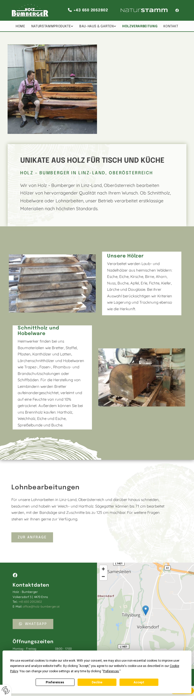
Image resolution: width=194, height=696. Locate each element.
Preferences (55, 682)
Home (20, 26)
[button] (32, 537)
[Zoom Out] (103, 576)
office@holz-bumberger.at (41, 606)
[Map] (145, 616)
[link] (52, 26)
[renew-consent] (5, 690)
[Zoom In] (103, 569)
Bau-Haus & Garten (96, 26)
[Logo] (29, 10)
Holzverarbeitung (139, 26)
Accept (139, 682)
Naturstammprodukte (51, 26)
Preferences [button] (111, 671)
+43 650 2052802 (90, 10)
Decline (97, 682)
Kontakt (170, 26)
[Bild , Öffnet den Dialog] (52, 283)
